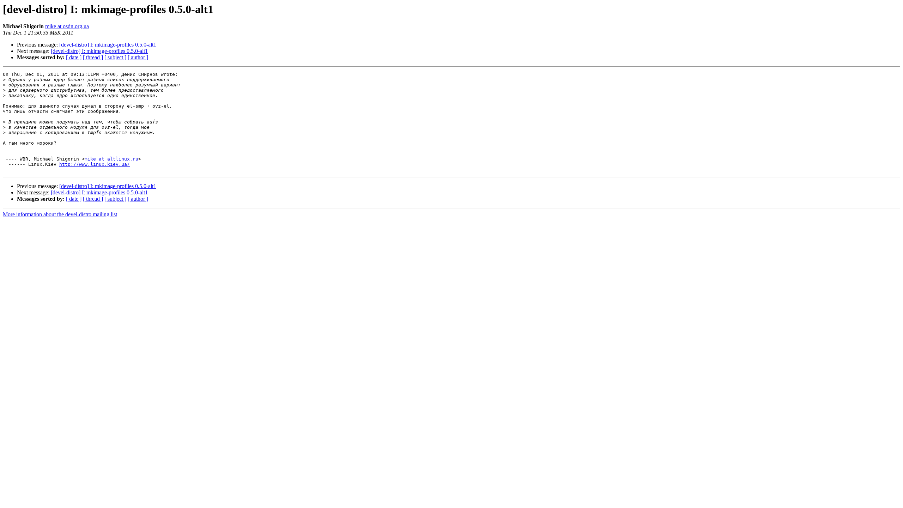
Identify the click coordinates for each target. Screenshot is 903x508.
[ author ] (138, 57)
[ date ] (73, 57)
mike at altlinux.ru (111, 159)
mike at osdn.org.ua (67, 26)
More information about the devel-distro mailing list (60, 214)
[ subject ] (115, 57)
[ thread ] (93, 57)
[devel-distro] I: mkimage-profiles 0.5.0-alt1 (107, 45)
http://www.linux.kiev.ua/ (94, 164)
